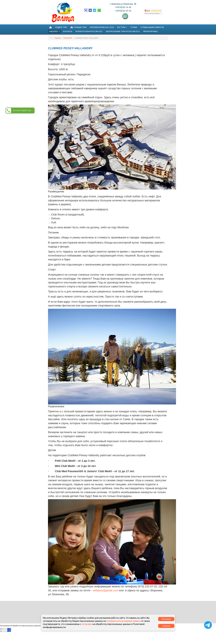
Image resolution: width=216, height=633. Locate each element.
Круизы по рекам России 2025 (89, 31)
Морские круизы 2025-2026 (102, 27)
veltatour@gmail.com (105, 590)
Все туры (121, 27)
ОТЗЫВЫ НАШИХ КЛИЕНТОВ (152, 27)
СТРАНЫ (133, 27)
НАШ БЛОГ (53, 31)
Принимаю (166, 619)
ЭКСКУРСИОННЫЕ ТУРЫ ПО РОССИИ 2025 (123, 31)
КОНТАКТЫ (67, 31)
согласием (87, 624)
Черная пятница (150, 31)
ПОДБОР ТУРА (61, 27)
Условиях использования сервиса (123, 621)
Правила (166, 626)
